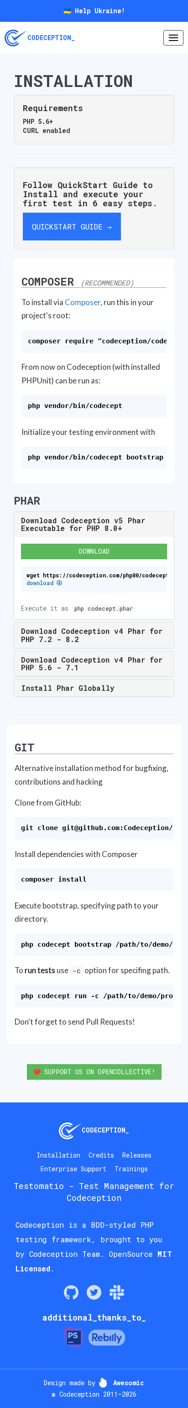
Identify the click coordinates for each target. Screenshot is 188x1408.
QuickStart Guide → (72, 226)
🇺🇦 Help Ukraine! (94, 10)
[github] (71, 1292)
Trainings (131, 1168)
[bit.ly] (117, 1292)
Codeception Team (64, 1254)
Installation (58, 1155)
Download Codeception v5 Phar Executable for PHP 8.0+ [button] (83, 524)
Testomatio (39, 1185)
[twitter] (94, 1292)
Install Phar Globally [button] (68, 688)
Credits (101, 1155)
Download (94, 551)
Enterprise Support (73, 1168)
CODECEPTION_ (51, 37)
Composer (82, 302)
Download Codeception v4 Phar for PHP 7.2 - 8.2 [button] (91, 635)
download (41, 583)
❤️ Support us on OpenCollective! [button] (94, 1071)
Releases (136, 1155)
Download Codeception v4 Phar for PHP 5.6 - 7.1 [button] (91, 664)
